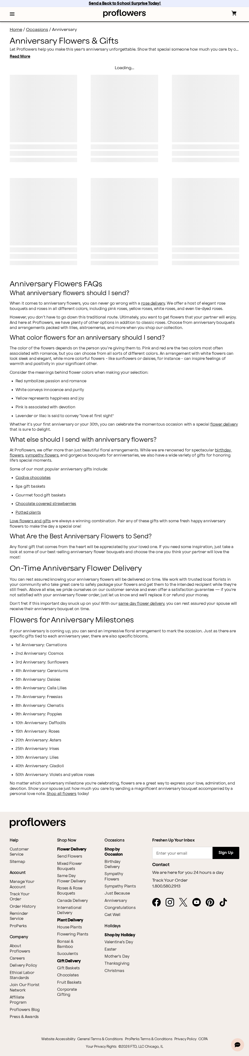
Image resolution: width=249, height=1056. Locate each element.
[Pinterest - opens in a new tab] (212, 902)
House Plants (69, 927)
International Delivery (69, 910)
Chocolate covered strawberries (46, 504)
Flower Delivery (71, 849)
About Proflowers (20, 948)
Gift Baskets (68, 968)
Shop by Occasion (114, 852)
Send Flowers (69, 856)
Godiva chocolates (33, 478)
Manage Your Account (22, 884)
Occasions (37, 30)
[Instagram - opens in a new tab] (172, 902)
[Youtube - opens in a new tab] (198, 902)
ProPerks (18, 926)
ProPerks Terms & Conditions (148, 1039)
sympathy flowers (41, 455)
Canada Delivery (72, 901)
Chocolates (68, 975)
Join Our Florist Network (24, 987)
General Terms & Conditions (100, 1039)
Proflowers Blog (25, 1010)
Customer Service (19, 852)
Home (16, 30)
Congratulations (120, 908)
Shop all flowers (61, 794)
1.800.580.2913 (166, 886)
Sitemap (17, 862)
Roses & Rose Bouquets (69, 891)
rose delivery (153, 303)
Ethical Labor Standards (22, 975)
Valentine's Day (119, 942)
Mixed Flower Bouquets (69, 866)
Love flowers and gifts (30, 521)
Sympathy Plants (120, 886)
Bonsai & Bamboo (65, 944)
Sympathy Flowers (114, 876)
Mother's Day (117, 956)
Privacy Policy (185, 1039)
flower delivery (224, 424)
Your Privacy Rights (101, 1046)
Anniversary (116, 901)
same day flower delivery (141, 604)
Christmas (114, 971)
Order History (23, 906)
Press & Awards (24, 1017)
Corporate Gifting (67, 992)
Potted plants (28, 512)
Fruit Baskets (69, 982)
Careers (17, 958)
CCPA (203, 1039)
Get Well (112, 915)
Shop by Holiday (120, 935)
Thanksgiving (117, 963)
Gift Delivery (69, 961)
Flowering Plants (72, 934)
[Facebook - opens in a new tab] (158, 902)
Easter (110, 949)
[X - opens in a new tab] (185, 902)
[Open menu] (12, 14)
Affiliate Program (18, 1000)
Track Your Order (20, 896)
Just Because (117, 893)
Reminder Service (19, 916)
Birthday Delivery (112, 864)
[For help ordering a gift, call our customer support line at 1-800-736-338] (124, 13)
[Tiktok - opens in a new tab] (225, 902)
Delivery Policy (23, 965)
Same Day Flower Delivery (71, 878)
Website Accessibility (58, 1039)
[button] (12, 14)
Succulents (67, 954)
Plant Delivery (70, 920)
